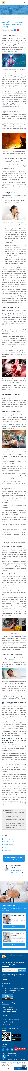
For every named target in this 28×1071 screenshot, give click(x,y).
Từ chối (7, 1068)
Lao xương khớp (8, 839)
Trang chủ (7, 11)
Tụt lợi (6, 847)
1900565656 (7, 984)
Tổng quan (5, 18)
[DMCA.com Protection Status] (8, 997)
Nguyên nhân (16, 18)
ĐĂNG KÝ (22, 970)
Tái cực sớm (7, 850)
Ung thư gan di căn (9, 841)
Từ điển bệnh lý (13, 11)
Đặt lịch (14, 926)
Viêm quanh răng (9, 844)
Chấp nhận (20, 1068)
